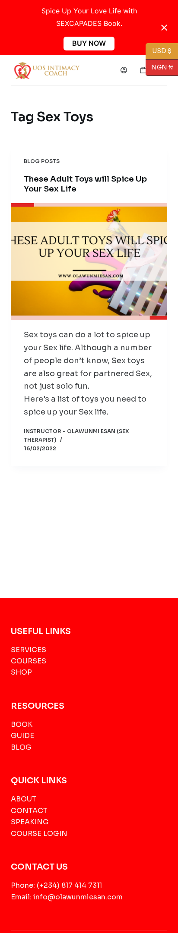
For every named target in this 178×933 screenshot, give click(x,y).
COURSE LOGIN (39, 833)
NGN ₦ (159, 67)
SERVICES (28, 649)
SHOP (21, 672)
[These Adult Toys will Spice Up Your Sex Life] (89, 261)
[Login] (124, 70)
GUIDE (22, 735)
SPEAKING (30, 821)
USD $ (162, 51)
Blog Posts (42, 161)
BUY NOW (89, 43)
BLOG (21, 747)
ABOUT (23, 799)
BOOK (21, 724)
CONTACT (29, 810)
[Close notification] (164, 27)
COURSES (28, 661)
